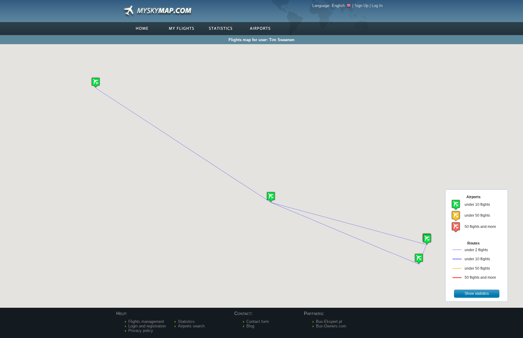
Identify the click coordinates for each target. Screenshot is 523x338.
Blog (250, 326)
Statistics (186, 321)
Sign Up (361, 5)
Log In (377, 5)
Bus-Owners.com (331, 326)
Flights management (146, 321)
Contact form (257, 321)
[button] (271, 196)
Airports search (191, 326)
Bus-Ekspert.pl (329, 321)
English (338, 5)
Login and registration (147, 326)
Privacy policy (140, 330)
